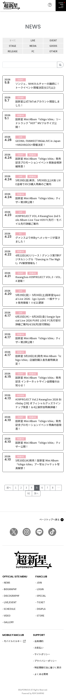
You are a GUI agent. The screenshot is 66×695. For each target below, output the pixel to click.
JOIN (39, 582)
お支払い (38, 647)
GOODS (53, 45)
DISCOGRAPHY (11, 595)
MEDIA (32, 45)
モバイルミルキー (13, 641)
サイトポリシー (42, 654)
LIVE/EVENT (10, 602)
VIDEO (7, 615)
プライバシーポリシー (45, 660)
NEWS (7, 582)
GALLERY (9, 622)
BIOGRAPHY (10, 589)
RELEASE (13, 51)
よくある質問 (41, 674)
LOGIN (40, 589)
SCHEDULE (10, 608)
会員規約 (38, 641)
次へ (36, 493)
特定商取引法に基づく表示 (47, 667)
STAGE (12, 45)
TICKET (41, 602)
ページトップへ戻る (49, 519)
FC (33, 51)
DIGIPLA (41, 608)
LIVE (33, 40)
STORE (40, 615)
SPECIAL (41, 595)
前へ (9, 487)
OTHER (53, 51)
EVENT (53, 40)
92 (28, 493)
